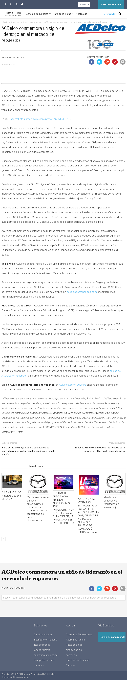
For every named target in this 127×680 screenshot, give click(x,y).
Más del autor (36, 466)
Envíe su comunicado (111, 4)
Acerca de (81, 14)
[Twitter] (22, 4)
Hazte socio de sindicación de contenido (74, 650)
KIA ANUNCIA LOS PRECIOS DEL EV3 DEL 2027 (11, 495)
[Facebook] (5, 4)
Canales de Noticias (37, 14)
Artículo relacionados (14, 466)
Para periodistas (62, 14)
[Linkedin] (11, 4)
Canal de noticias (43, 634)
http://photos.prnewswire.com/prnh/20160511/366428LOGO (44, 119)
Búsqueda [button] (109, 14)
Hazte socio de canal (77, 660)
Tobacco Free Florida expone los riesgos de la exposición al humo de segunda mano (100, 449)
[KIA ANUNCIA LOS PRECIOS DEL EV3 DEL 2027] (12, 481)
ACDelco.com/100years (72, 384)
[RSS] (16, 4)
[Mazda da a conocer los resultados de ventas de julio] (115, 484)
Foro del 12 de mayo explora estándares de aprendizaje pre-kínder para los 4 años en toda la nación (28, 451)
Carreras (70, 665)
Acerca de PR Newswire (79, 634)
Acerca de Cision (75, 640)
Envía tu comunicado (113, 637)
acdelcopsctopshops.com (82, 292)
